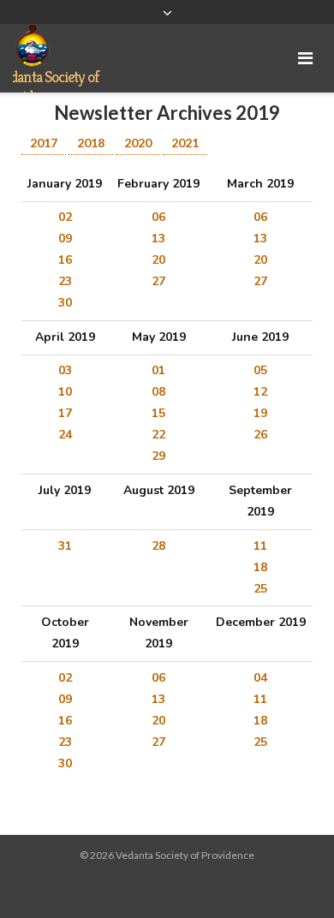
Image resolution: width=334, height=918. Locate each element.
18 (260, 567)
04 (260, 678)
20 (158, 260)
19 (260, 413)
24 (65, 434)
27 (158, 281)
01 (158, 370)
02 (65, 217)
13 (158, 238)
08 (158, 392)
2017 (43, 142)
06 (158, 217)
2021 (185, 142)
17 (65, 413)
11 (260, 546)
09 (65, 238)
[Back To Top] (292, 877)
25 (260, 589)
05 (260, 370)
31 (65, 546)
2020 (138, 142)
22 (158, 434)
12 (260, 392)
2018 (90, 142)
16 (65, 260)
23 (65, 281)
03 (65, 370)
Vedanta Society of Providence (185, 855)
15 (158, 413)
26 (260, 434)
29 (158, 456)
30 (65, 303)
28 (158, 546)
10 (65, 392)
